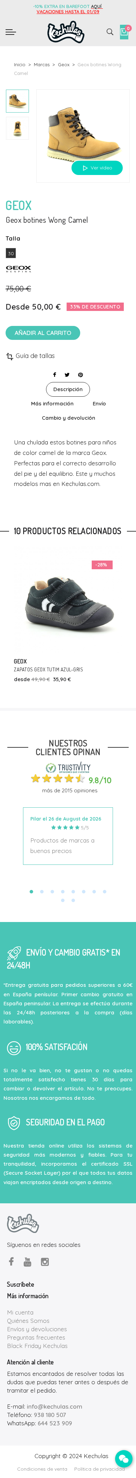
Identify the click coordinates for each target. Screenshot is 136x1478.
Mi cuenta (20, 1312)
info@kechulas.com (54, 1406)
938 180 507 (50, 1414)
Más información (52, 403)
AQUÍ (97, 6)
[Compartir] (54, 375)
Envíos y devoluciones (37, 1329)
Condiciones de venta (42, 1469)
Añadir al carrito (43, 332)
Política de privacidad (99, 1469)
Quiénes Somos (28, 1320)
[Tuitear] (67, 375)
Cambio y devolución (68, 417)
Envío (99, 403)
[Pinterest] (80, 375)
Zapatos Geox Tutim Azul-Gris (48, 669)
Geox (20, 661)
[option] (17, 101)
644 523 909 (55, 1423)
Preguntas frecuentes (36, 1337)
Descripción (68, 389)
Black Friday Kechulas (37, 1345)
